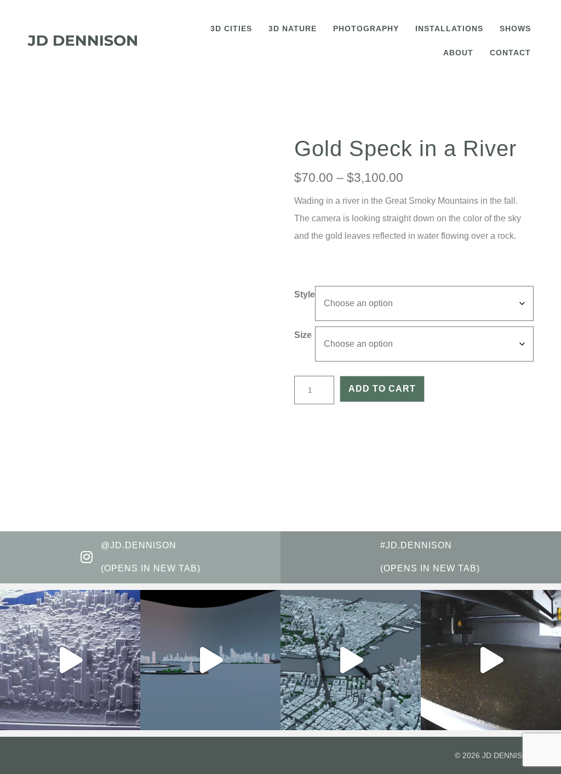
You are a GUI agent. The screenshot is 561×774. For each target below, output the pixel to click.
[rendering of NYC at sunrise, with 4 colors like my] (350, 660)
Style (304, 294)
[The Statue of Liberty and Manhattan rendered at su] (210, 660)
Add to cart (382, 388)
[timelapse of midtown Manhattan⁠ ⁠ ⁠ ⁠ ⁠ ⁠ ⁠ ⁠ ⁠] (491, 660)
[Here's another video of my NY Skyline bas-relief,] (70, 660)
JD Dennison (508, 755)
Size (303, 335)
